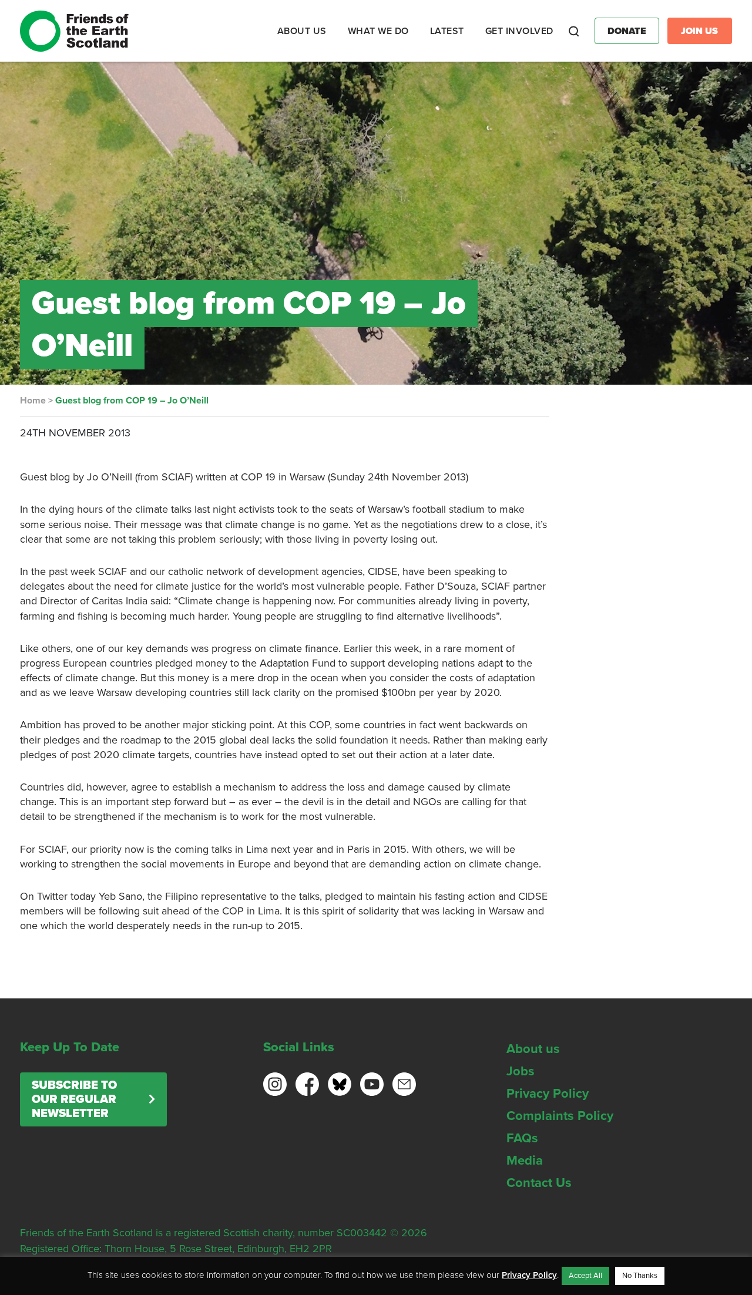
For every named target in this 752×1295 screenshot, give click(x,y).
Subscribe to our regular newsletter (74, 1099)
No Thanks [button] (639, 1275)
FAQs (522, 1138)
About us (533, 1049)
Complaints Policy (559, 1116)
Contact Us (539, 1182)
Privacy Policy (547, 1093)
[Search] (574, 31)
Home (33, 400)
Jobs (520, 1071)
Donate (626, 31)
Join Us (699, 31)
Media (524, 1160)
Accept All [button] (585, 1275)
